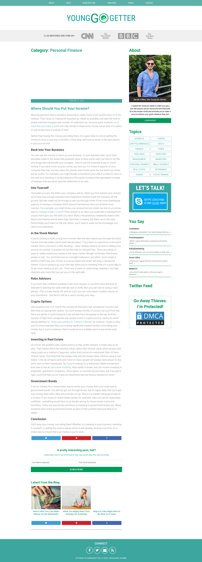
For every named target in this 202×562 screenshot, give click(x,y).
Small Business (161, 164)
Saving (139, 174)
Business (139, 138)
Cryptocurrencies (139, 144)
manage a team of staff (50, 211)
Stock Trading (161, 174)
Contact (149, 3)
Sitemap (123, 558)
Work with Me (89, 3)
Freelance (139, 154)
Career (161, 138)
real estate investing (60, 367)
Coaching (112, 3)
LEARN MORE (150, 120)
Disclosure (114, 558)
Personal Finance (66, 50)
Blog (68, 3)
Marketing (161, 159)
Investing (161, 154)
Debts (161, 144)
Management (139, 159)
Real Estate (139, 169)
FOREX (161, 149)
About (51, 3)
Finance (139, 149)
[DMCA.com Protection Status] (150, 325)
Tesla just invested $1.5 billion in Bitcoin (71, 321)
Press (130, 3)
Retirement (161, 169)
